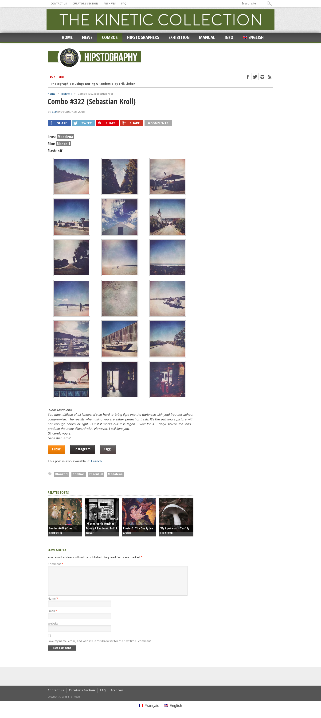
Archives (110, 3)
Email (52, 611)
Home (67, 37)
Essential (96, 474)
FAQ (123, 3)
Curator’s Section (85, 3)
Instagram (82, 449)
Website (53, 623)
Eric (54, 111)
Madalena (115, 474)
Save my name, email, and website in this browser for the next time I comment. (100, 641)
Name (53, 599)
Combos (110, 37)
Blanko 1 (66, 93)
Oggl (108, 449)
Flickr (56, 449)
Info (228, 37)
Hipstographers (143, 37)
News (87, 37)
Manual (207, 37)
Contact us (59, 3)
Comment (55, 564)
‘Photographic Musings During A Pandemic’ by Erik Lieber (92, 83)
